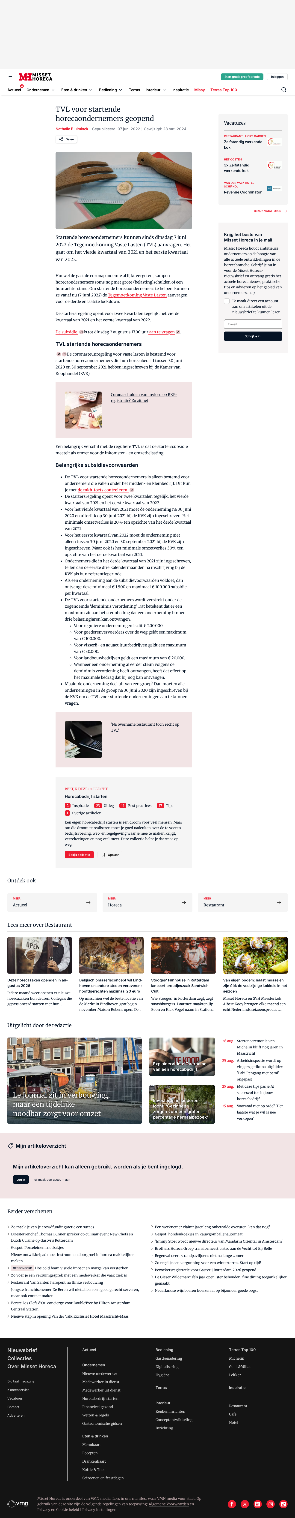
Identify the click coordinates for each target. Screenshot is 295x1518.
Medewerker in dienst (100, 1382)
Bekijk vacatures (267, 211)
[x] (245, 1504)
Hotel (233, 1422)
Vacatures (15, 1398)
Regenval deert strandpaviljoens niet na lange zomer (199, 1255)
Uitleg (109, 805)
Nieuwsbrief (22, 1350)
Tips (169, 805)
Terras (161, 1387)
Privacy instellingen (99, 1509)
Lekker (235, 1375)
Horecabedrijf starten (100, 1398)
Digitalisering (167, 1366)
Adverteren (15, 1415)
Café (232, 1414)
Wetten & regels (95, 1415)
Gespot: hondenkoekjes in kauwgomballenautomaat (199, 1234)
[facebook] (232, 1504)
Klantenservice (18, 1390)
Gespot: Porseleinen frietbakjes (37, 1247)
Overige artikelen (86, 813)
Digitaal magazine (20, 1381)
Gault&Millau (240, 1366)
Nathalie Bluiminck (72, 129)
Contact (13, 1407)
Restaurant (238, 1406)
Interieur (163, 1402)
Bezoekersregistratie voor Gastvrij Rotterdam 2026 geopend (205, 1270)
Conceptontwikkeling (174, 1420)
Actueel (89, 1349)
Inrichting (164, 1428)
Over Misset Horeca (31, 1366)
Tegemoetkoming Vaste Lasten (137, 295)
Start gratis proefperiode (242, 76)
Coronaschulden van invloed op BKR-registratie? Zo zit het (144, 397)
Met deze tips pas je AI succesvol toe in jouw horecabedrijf (255, 1092)
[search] (284, 90)
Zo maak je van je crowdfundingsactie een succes (52, 1227)
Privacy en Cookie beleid (58, 1509)
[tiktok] (283, 1504)
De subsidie (67, 332)
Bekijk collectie (79, 855)
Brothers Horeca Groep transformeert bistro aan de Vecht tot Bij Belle (213, 1248)
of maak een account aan (52, 1179)
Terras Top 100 (242, 1349)
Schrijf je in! (253, 336)
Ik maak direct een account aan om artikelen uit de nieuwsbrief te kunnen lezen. (256, 306)
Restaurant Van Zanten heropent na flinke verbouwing (57, 1282)
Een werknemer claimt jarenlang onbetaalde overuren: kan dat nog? (212, 1227)
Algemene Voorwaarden (169, 1504)
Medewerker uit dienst (101, 1390)
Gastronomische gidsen (102, 1423)
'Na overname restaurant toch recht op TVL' (145, 727)
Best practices (139, 805)
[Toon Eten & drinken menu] (91, 89)
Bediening (164, 1349)
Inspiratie (80, 805)
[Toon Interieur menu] (164, 89)
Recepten (90, 1453)
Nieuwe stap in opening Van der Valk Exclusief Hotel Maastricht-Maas (70, 1316)
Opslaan (113, 855)
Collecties (19, 1358)
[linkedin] (258, 1504)
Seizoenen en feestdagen (103, 1478)
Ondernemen (93, 1365)
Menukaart (91, 1445)
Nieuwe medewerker (99, 1373)
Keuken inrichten (170, 1411)
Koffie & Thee (93, 1469)
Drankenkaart (94, 1461)
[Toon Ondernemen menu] (53, 89)
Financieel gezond (97, 1407)
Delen (70, 139)
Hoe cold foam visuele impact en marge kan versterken (81, 1268)
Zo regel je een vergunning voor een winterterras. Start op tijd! (208, 1263)
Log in (21, 1179)
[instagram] (270, 1504)
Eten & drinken (95, 1436)
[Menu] (11, 76)
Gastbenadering (169, 1358)
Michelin (236, 1358)
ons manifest (136, 1498)
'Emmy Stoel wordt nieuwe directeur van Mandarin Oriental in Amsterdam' (219, 1241)
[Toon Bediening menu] (120, 89)
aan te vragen (161, 332)
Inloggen (277, 76)
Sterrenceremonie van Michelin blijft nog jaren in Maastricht (260, 1047)
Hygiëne (163, 1375)
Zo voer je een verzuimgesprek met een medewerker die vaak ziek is (69, 1275)
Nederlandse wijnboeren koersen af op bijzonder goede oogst (206, 1290)
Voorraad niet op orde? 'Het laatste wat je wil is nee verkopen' (260, 1112)
